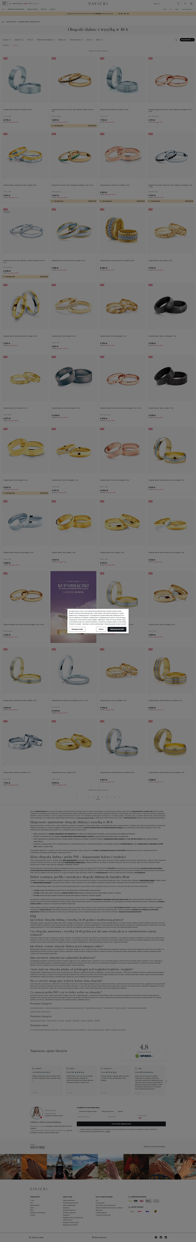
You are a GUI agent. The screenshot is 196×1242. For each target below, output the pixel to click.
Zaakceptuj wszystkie (117, 629)
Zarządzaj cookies (77, 629)
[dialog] (98, 621)
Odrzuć (101, 629)
